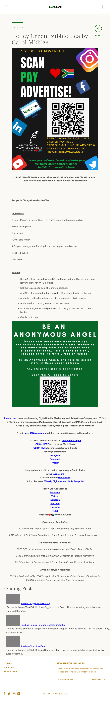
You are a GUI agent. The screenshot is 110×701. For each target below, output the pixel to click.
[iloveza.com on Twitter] (9, 693)
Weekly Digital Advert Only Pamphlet (64, 481)
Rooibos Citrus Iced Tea (33, 646)
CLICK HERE (42, 444)
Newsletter (64, 477)
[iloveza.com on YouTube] (18, 693)
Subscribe (97, 680)
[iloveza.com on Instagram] (14, 693)
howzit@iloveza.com (35, 433)
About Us (9, 667)
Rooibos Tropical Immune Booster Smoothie (43, 625)
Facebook (55, 492)
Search (8, 663)
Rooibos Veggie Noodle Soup (35, 603)
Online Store (11, 672)
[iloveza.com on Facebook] (4, 693)
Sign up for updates (70, 663)
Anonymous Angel (71, 440)
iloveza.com (10, 418)
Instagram (55, 499)
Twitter (55, 496)
